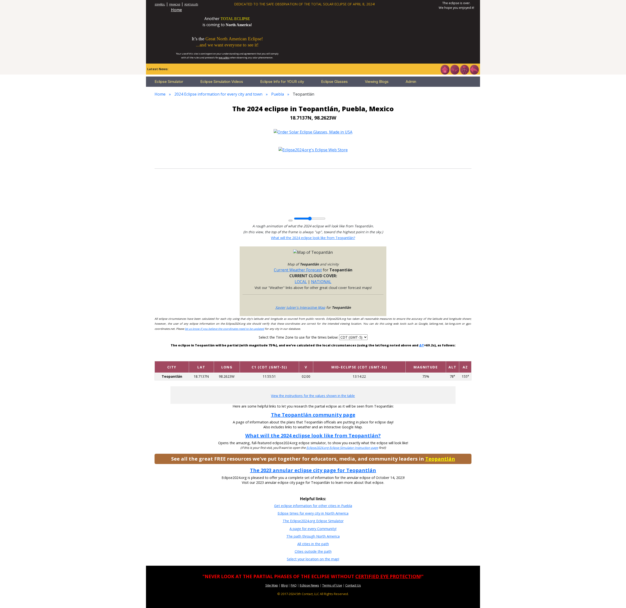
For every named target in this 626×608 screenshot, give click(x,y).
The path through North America (313, 536)
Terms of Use (332, 585)
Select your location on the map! (313, 559)
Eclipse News (309, 585)
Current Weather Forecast (298, 270)
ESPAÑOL (160, 4)
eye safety (224, 57)
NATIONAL (321, 281)
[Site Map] (464, 69)
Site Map (271, 585)
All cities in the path (313, 544)
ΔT (421, 345)
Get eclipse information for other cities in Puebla (313, 505)
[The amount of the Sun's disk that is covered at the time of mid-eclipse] (425, 357)
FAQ (294, 585)
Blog (284, 585)
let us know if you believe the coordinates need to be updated (224, 329)
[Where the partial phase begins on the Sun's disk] (306, 357)
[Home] (444, 69)
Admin (411, 81)
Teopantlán (440, 458)
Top (615, 597)
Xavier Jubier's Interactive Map (300, 307)
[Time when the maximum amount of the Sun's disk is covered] (359, 357)
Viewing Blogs (377, 81)
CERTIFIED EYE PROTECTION (387, 576)
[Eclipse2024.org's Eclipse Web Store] (313, 149)
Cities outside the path (313, 551)
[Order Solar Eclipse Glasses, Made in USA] (313, 131)
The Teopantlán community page (313, 414)
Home (176, 9)
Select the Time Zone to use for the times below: (299, 337)
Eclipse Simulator (169, 81)
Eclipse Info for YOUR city (282, 81)
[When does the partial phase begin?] (269, 357)
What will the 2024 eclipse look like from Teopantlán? (313, 237)
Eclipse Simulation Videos (221, 81)
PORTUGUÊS (191, 4)
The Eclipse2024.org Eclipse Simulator (313, 521)
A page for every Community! (313, 528)
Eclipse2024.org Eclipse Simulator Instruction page (342, 448)
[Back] (474, 69)
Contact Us (353, 585)
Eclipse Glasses (334, 81)
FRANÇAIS (174, 4)
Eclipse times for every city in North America (313, 513)
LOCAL (301, 281)
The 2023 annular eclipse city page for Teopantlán (313, 470)
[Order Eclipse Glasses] (454, 69)
